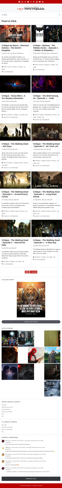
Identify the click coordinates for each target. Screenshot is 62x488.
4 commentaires (8, 71)
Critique (20, 67)
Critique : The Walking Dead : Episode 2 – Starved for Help (15, 242)
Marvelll (7, 454)
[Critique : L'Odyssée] (10, 355)
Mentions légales (37, 485)
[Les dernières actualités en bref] (36, 355)
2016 (4, 67)
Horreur (54, 115)
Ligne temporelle (6, 409)
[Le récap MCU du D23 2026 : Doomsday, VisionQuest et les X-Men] (52, 355)
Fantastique (47, 115)
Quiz (3, 414)
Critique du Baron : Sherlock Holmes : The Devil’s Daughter (15, 47)
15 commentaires (40, 259)
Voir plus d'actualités (31, 321)
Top (26, 115)
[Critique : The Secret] (52, 388)
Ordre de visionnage (7, 411)
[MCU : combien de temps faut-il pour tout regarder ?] (26, 338)
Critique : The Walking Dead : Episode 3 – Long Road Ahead (46, 194)
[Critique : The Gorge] (10, 372)
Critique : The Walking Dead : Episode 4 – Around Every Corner (15, 194)
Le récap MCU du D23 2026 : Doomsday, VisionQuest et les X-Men (26, 440)
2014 (4, 115)
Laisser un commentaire (10, 117)
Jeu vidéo (22, 115)
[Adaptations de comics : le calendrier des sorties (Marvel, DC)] (10, 338)
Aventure (14, 67)
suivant (33, 272)
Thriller (39, 117)
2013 (36, 115)
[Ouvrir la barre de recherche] (59, 14)
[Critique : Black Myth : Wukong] (52, 372)
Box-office (4, 405)
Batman (47, 64)
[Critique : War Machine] (26, 372)
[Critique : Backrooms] (52, 338)
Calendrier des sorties (7, 407)
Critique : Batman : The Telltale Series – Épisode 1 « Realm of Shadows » (45, 47)
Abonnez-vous (31, 478)
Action (9, 67)
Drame (21, 163)
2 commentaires (40, 69)
